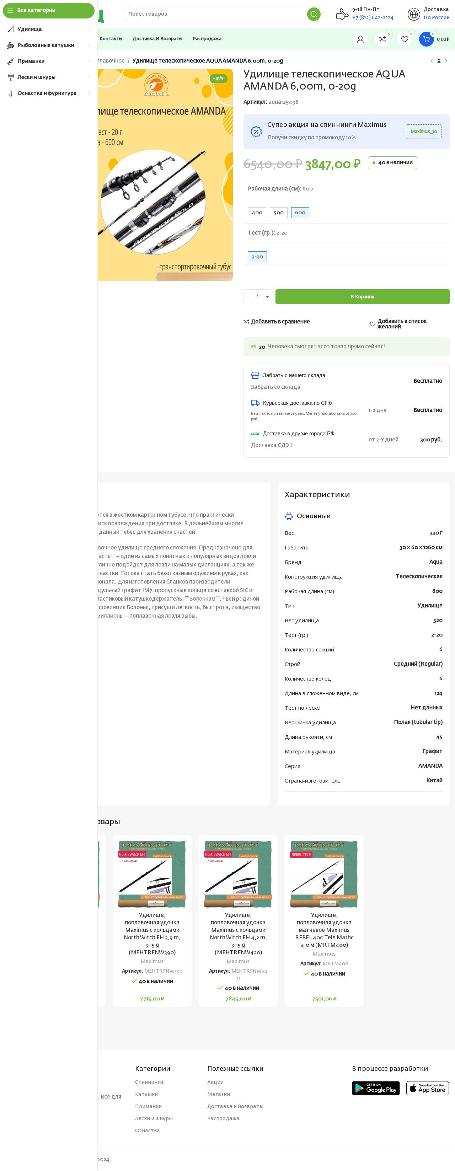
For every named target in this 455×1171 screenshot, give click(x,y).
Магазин (218, 1094)
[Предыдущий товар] (431, 61)
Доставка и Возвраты (235, 1106)
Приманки (148, 1106)
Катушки (146, 1094)
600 (437, 591)
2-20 (437, 635)
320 (438, 620)
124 (439, 693)
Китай (434, 780)
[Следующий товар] (446, 61)
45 (439, 737)
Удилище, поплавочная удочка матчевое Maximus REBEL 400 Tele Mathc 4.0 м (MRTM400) (324, 930)
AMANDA (430, 766)
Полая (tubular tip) (418, 722)
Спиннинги (149, 1082)
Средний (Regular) (418, 664)
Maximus (152, 961)
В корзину (362, 297)
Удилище (430, 605)
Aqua (436, 562)
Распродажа (223, 1118)
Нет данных (427, 707)
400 (257, 212)
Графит (432, 751)
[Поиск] (314, 14)
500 (279, 212)
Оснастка (147, 1130)
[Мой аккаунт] (360, 39)
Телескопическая (419, 576)
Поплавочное (107, 61)
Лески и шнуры (154, 1118)
